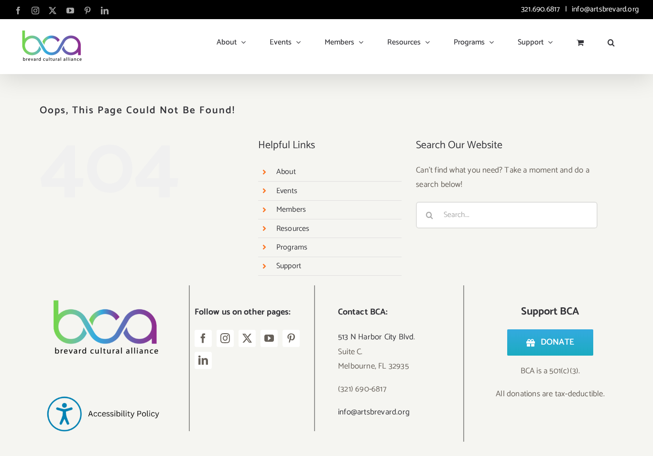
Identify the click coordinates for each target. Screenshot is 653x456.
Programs (292, 247)
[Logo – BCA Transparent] (103, 289)
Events (286, 191)
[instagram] (225, 338)
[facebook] (203, 338)
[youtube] (269, 338)
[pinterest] (291, 338)
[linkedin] (203, 360)
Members (291, 209)
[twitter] (247, 338)
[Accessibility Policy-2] (103, 380)
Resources (293, 228)
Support (288, 266)
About (286, 171)
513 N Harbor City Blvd (376, 337)
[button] (611, 39)
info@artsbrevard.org (604, 9)
